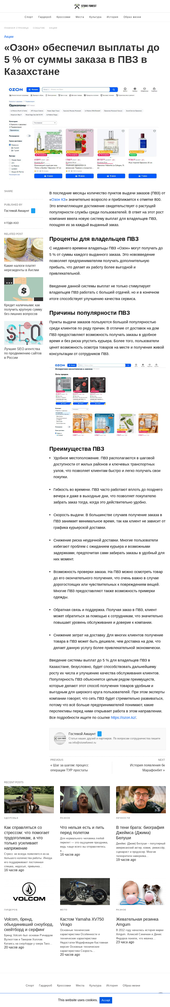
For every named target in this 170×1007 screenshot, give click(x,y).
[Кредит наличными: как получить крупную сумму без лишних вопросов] (23, 289)
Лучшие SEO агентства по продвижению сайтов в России (23, 353)
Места (80, 17)
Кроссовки (63, 17)
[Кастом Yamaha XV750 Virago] (85, 891)
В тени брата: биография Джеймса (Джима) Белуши (140, 832)
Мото (64, 910)
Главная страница (16, 28)
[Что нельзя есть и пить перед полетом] (85, 799)
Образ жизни (132, 17)
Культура (95, 17)
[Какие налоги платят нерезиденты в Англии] (23, 250)
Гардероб (44, 17)
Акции (53, 28)
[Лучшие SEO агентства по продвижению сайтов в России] (23, 333)
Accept (106, 1000)
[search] (164, 6)
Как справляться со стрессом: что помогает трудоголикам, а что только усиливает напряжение (26, 837)
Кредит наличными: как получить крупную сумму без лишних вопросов (23, 309)
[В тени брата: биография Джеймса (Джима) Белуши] (141, 799)
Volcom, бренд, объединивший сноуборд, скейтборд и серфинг (28, 924)
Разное (65, 818)
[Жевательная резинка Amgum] (141, 891)
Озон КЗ (58, 199)
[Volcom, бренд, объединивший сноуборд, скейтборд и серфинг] (29, 891)
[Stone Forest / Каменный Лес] (85, 6)
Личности (123, 818)
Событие (39, 28)
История (112, 17)
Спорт (29, 17)
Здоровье (11, 818)
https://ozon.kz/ (123, 717)
